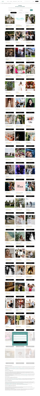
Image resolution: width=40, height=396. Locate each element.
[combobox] (27, 1)
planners (11, 368)
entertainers (17, 368)
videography (26, 374)
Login (33, 1)
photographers (14, 368)
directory (8, 1)
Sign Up (37, 1)
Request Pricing (10, 45)
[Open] (18, 10)
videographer (10, 383)
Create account (20, 342)
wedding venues (8, 368)
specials (19, 1)
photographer (7, 383)
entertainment (14, 383)
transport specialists (22, 368)
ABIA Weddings (16, 366)
